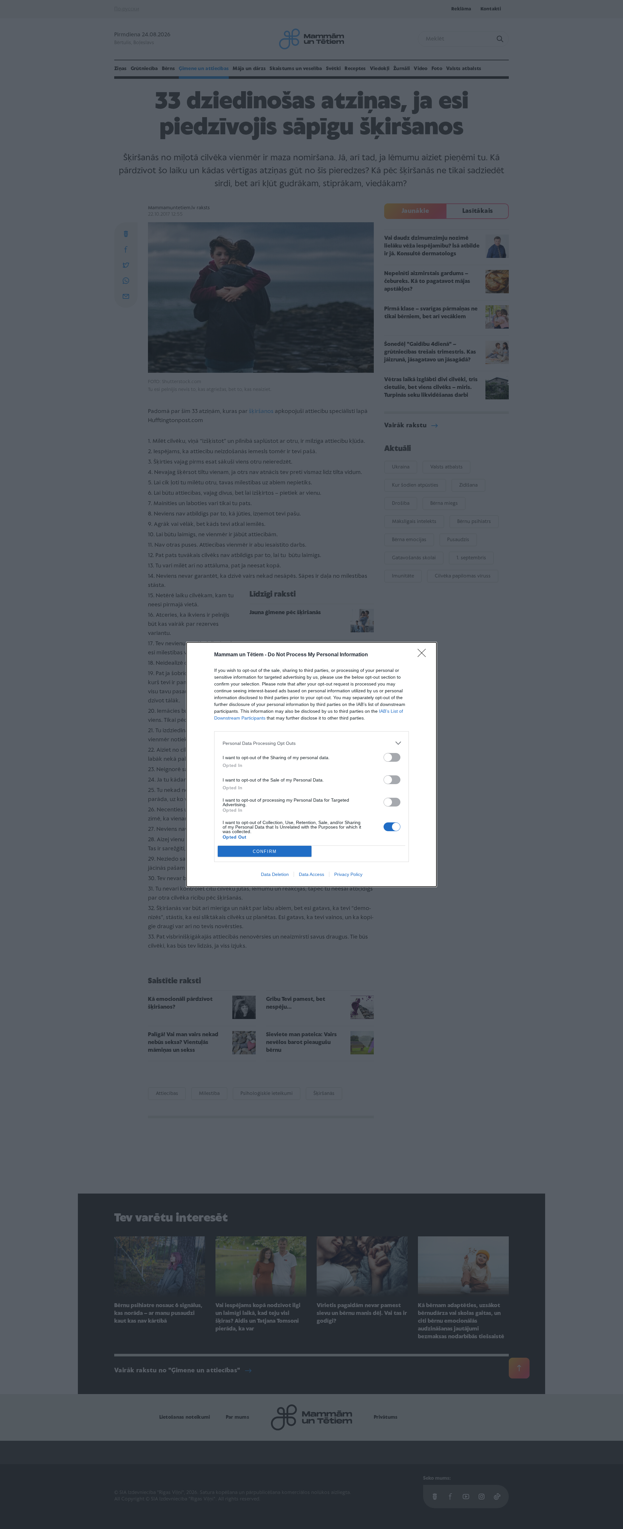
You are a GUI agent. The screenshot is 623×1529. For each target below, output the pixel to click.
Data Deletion (275, 874)
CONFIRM (265, 851)
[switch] (392, 757)
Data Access (311, 874)
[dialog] (311, 764)
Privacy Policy (348, 874)
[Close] (424, 655)
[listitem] (311, 743)
